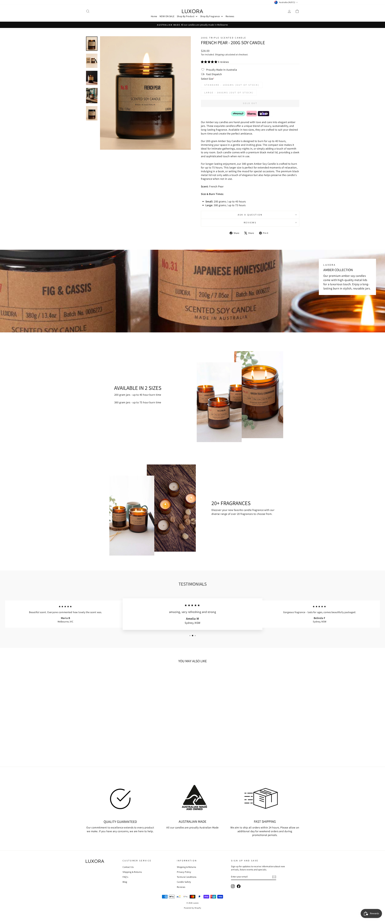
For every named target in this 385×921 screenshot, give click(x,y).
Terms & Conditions (186, 876)
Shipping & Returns (132, 871)
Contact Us (128, 866)
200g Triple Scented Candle (223, 37)
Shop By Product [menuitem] (185, 16)
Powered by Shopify (192, 908)
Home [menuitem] (154, 16)
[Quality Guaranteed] (120, 797)
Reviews (250, 222)
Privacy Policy (184, 871)
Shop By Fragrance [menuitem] (210, 16)
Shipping (219, 54)
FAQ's (125, 876)
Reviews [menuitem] (230, 16)
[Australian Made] (192, 797)
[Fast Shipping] (264, 797)
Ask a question (250, 214)
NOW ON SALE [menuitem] (167, 16)
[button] (209, 62)
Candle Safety (184, 881)
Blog (125, 881)
